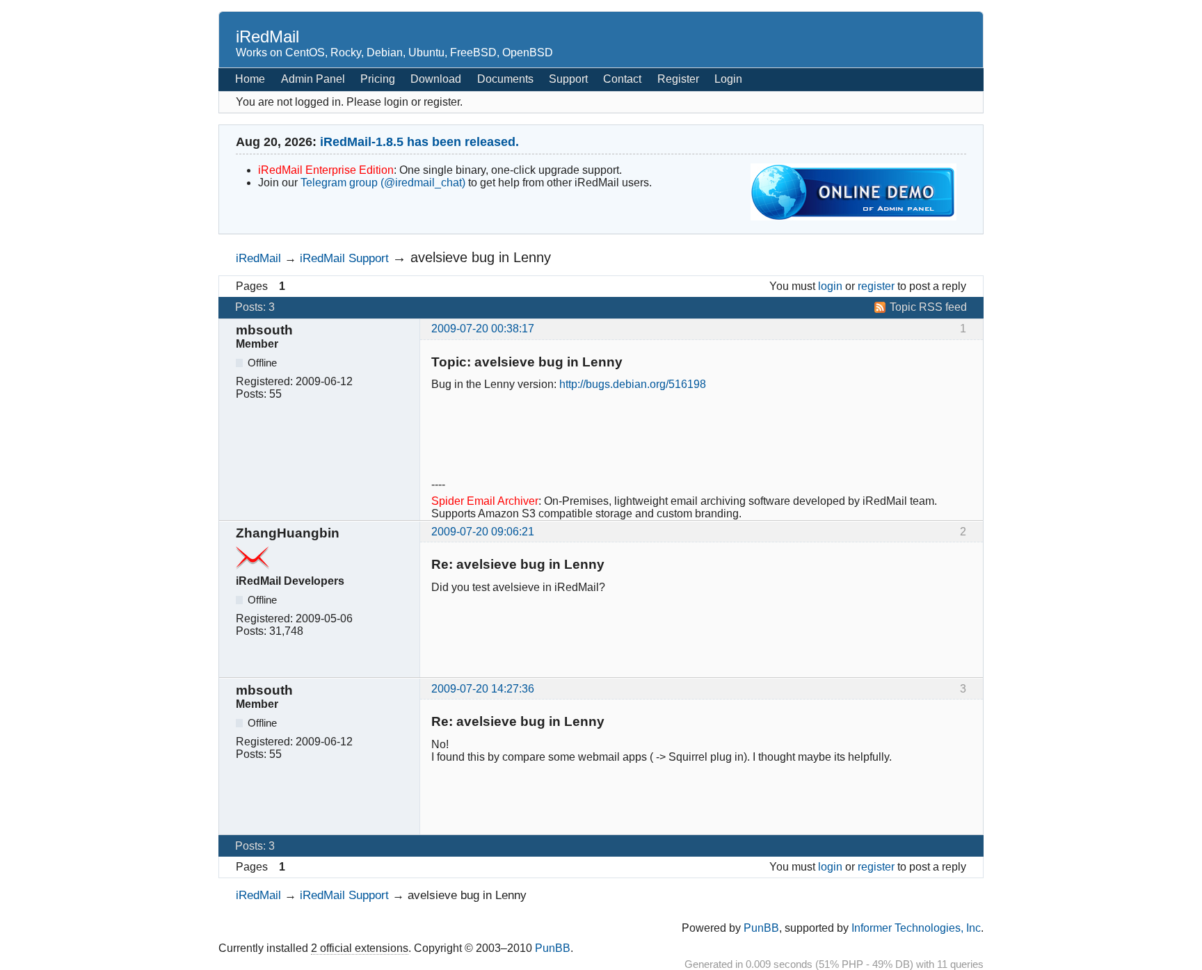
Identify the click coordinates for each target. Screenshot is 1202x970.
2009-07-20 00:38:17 (482, 328)
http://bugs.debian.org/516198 (632, 384)
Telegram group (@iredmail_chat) (382, 182)
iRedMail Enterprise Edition (326, 170)
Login (728, 79)
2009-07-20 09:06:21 (482, 531)
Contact (622, 79)
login (830, 286)
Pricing (377, 79)
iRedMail (267, 36)
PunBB (761, 928)
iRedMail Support (344, 258)
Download (435, 79)
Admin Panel (313, 79)
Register (678, 79)
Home (250, 79)
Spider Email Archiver (484, 501)
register (876, 286)
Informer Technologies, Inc (916, 928)
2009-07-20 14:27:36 (482, 689)
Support (568, 79)
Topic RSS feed (928, 307)
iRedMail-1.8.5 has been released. (419, 142)
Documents (505, 79)
